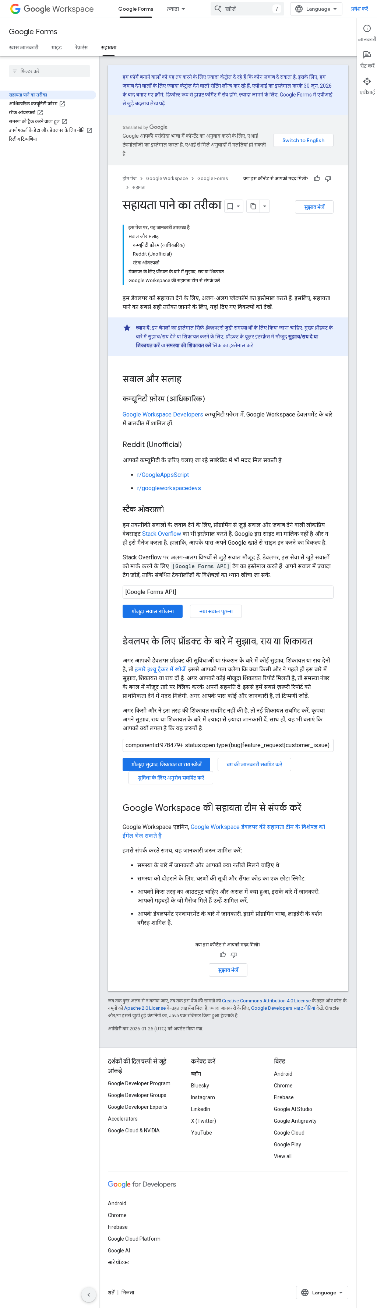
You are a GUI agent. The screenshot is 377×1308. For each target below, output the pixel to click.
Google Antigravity (295, 1121)
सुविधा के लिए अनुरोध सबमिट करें (171, 777)
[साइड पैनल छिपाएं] (88, 1294)
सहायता (108, 47)
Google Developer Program (139, 1083)
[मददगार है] (317, 178)
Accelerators (123, 1119)
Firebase (284, 1097)
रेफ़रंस (81, 47)
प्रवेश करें (359, 9)
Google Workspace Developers (163, 414)
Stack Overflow (161, 533)
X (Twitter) (203, 1121)
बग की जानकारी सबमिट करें (254, 764)
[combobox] (247, 8)
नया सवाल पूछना (216, 611)
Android (283, 1074)
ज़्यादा (173, 9)
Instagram (203, 1097)
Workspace (73, 9)
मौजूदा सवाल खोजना (152, 611)
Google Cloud (289, 1133)
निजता (127, 1292)
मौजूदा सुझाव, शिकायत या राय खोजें (166, 764)
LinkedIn (200, 1109)
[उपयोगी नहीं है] (328, 178)
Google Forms (136, 9)
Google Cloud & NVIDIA (134, 1130)
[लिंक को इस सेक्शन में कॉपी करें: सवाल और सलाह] (189, 380)
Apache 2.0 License (145, 1008)
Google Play (287, 1144)
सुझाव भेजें (314, 207)
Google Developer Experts (138, 1107)
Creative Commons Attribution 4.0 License (266, 1000)
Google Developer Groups (137, 1095)
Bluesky (200, 1086)
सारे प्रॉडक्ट (118, 1262)
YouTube (201, 1133)
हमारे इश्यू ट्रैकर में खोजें (160, 669)
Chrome (283, 1086)
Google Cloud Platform (134, 1239)
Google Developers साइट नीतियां (283, 1008)
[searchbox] (49, 71)
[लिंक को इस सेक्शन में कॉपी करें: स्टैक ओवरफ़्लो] (171, 510)
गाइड (57, 47)
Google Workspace (167, 178)
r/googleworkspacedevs (169, 488)
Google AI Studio (293, 1109)
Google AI (119, 1251)
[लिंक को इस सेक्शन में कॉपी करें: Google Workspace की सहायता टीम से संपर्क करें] (308, 808)
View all (283, 1156)
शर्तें (111, 1292)
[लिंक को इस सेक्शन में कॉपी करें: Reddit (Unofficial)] (189, 445)
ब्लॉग (196, 1074)
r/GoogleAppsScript (163, 474)
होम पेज (130, 178)
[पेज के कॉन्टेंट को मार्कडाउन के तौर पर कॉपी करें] (253, 206)
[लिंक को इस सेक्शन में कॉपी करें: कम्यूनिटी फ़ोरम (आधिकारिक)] (212, 399)
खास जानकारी (23, 47)
